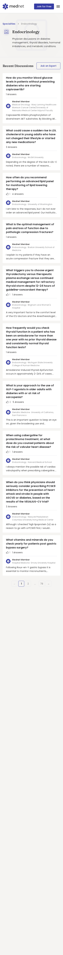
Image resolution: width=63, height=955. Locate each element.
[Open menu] (58, 6)
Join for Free (44, 6)
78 (41, 583)
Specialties (9, 23)
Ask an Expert (48, 65)
